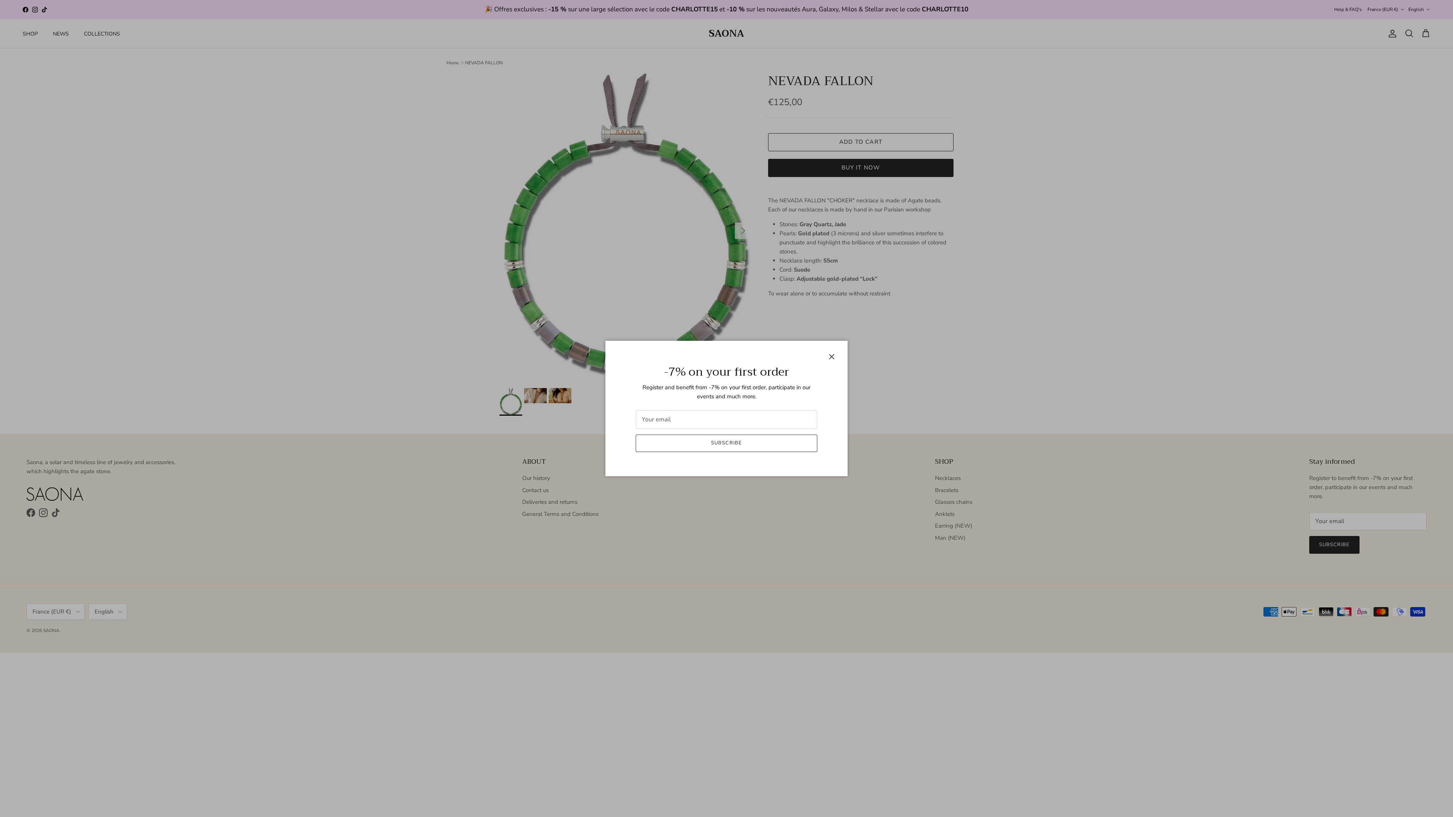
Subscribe (726, 443)
